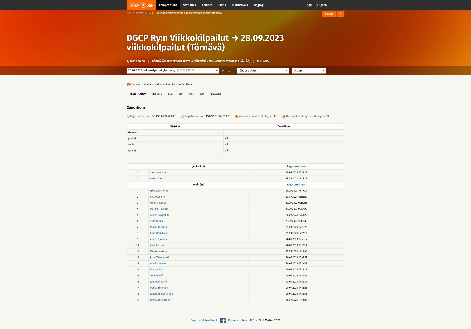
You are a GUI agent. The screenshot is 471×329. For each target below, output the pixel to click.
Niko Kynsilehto (159, 190)
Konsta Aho (156, 269)
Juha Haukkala (158, 233)
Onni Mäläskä (158, 202)
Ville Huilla (156, 221)
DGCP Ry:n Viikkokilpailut (178, 38)
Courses (207, 5)
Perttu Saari (157, 178)
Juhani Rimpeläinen (161, 293)
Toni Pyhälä (157, 275)
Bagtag (258, 5)
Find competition (144, 13)
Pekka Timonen (159, 287)
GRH (180, 93)
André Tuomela (159, 239)
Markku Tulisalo (159, 208)
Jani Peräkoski (158, 281)
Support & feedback (204, 320)
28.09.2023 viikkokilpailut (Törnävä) (205, 43)
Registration (138, 93)
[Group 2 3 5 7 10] (309, 71)
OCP (191, 93)
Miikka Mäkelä (158, 251)
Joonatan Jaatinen (160, 299)
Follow (329, 13)
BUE (170, 93)
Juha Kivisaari (158, 245)
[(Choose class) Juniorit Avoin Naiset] (263, 71)
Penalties (216, 93)
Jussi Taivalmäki (159, 257)
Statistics (189, 5)
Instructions (240, 5)
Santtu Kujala (158, 172)
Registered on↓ (296, 166)
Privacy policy (237, 320)
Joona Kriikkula (159, 227)
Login (309, 5)
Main (129, 13)
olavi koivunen (158, 263)
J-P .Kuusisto (157, 196)
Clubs (222, 5)
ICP (202, 93)
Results (157, 93)
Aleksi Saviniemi (159, 215)
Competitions (168, 5)
